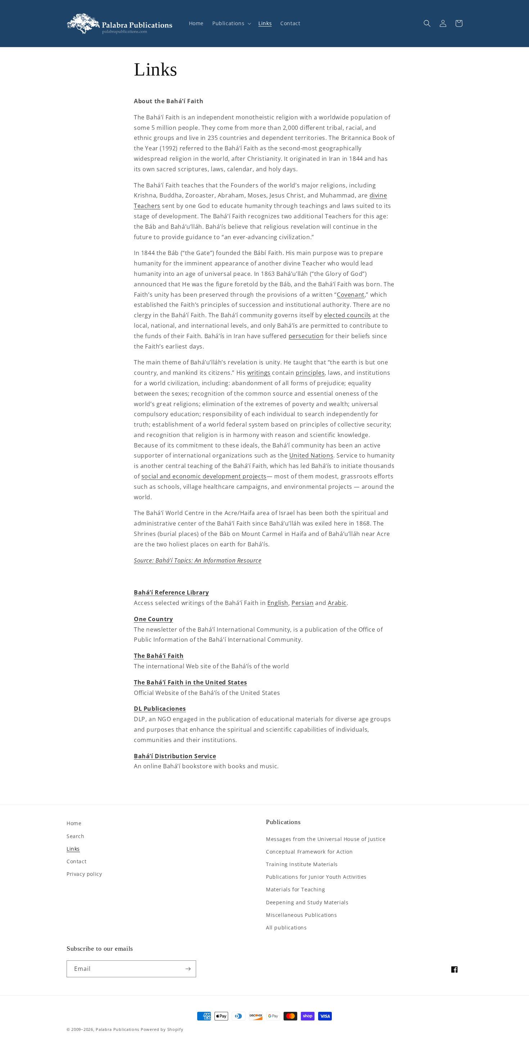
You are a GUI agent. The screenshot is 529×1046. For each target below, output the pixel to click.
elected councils (347, 315)
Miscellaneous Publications (301, 914)
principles (310, 373)
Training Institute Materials (302, 864)
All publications (286, 927)
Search (76, 836)
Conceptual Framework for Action (309, 851)
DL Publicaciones (160, 709)
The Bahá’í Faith (159, 656)
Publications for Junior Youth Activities (316, 876)
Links (73, 848)
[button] (231, 23)
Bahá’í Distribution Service (175, 756)
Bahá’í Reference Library (171, 592)
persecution (306, 336)
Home (74, 823)
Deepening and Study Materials (307, 902)
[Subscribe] (188, 968)
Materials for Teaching (295, 889)
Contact (76, 861)
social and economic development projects (204, 476)
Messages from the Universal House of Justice (325, 839)
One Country (153, 619)
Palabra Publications (117, 1029)
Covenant (351, 295)
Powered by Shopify (162, 1029)
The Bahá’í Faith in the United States (190, 682)
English (277, 603)
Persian (302, 603)
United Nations (311, 455)
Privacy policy (84, 873)
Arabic (337, 603)
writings (259, 373)
